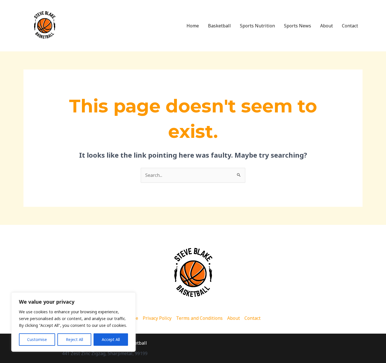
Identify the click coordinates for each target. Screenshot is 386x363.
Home (193, 26)
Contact (350, 26)
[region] (73, 322)
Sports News (297, 26)
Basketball (219, 26)
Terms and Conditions (199, 318)
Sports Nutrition (257, 26)
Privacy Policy (157, 318)
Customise (37, 339)
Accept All (111, 339)
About (326, 26)
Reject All (74, 339)
